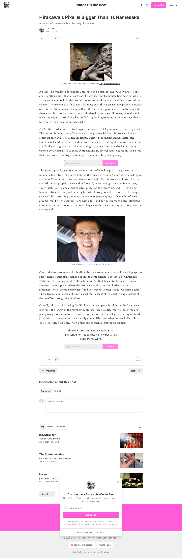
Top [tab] (42, 426)
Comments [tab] (46, 391)
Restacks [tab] (58, 391)
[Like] (42, 38)
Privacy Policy (112, 524)
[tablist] (51, 391)
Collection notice (111, 537)
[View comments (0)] (49, 38)
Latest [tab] (50, 426)
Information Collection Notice (90, 524)
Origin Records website (110, 83)
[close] (118, 482)
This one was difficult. (49, 438)
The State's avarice (51, 454)
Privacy (90, 537)
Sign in (173, 5)
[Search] (141, 5)
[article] (91, 440)
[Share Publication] (147, 5)
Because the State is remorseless (55, 458)
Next (133, 370)
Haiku (43, 474)
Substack (77, 552)
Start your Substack (83, 545)
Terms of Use (104, 521)
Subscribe (158, 5)
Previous (50, 370)
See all (45, 494)
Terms (98, 537)
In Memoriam (47, 434)
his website (107, 264)
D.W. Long (50, 29)
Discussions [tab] (61, 426)
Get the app (105, 545)
